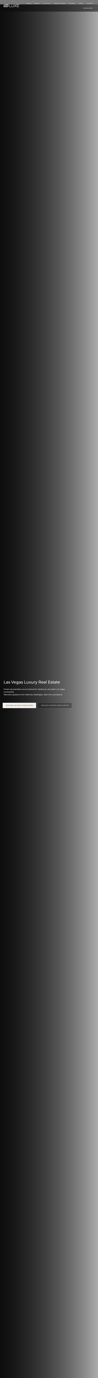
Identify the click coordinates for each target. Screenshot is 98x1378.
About (37, 3)
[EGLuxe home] (11, 5)
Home (28, 3)
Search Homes (59, 3)
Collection (47, 3)
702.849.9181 (88, 8)
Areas (81, 3)
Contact (90, 3)
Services (72, 3)
